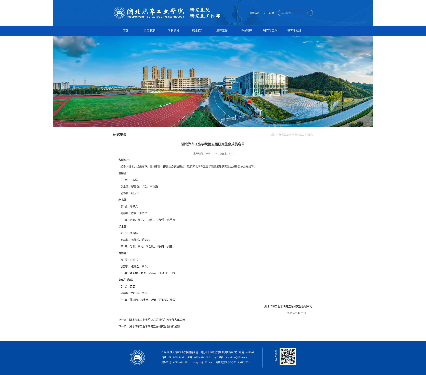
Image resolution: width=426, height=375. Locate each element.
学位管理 (246, 30)
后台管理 (269, 13)
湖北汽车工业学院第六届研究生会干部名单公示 (157, 319)
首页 (125, 30)
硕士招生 (198, 30)
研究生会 (299, 134)
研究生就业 (294, 30)
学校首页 (255, 13)
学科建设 (173, 30)
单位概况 (149, 30)
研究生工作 (270, 30)
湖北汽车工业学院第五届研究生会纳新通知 (154, 326)
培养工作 (222, 30)
